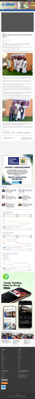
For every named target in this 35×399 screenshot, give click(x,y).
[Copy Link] (10, 40)
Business (19, 351)
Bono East (2, 354)
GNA (11, 199)
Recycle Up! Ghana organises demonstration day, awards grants (27, 342)
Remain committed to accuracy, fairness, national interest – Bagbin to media (11, 197)
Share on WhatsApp (20, 132)
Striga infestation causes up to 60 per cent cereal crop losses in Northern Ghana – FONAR (25, 190)
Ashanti (2, 352)
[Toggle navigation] (2, 10)
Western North (3, 368)
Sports (19, 366)
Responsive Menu (33, 0)
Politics (26, 195)
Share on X (13, 132)
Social (3, 33)
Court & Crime (20, 352)
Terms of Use (3, 372)
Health (19, 361)
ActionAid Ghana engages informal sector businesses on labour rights (27, 204)
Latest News (4, 186)
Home (19, 368)
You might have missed (6, 331)
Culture (19, 353)
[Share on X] (5, 40)
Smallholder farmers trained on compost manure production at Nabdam (9, 138)
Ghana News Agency (17, 395)
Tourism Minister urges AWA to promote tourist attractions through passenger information (10, 205)
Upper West (3, 365)
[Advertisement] (17, 148)
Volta (2, 366)
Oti (1, 361)
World (19, 367)
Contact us (10, 396)
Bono (2, 353)
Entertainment (20, 357)
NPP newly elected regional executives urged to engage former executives (11, 190)
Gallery (19, 360)
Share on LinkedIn (27, 132)
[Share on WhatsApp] (6, 40)
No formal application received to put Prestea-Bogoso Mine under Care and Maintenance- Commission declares (26, 138)
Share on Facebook (6, 132)
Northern (2, 360)
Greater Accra (3, 358)
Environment (20, 358)
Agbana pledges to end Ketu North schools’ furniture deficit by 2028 (6, 341)
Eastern (2, 357)
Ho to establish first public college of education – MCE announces (16, 342)
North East (2, 359)
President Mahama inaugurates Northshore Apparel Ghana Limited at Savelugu (26, 198)
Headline (23, 195)
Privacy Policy (23, 395)
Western (2, 367)
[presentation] (31, 331)
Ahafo (2, 351)
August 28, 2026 (8, 199)
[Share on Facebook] (3, 40)
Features (19, 359)
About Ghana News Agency (22, 372)
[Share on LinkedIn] (8, 40)
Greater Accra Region (7, 130)
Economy (19, 354)
